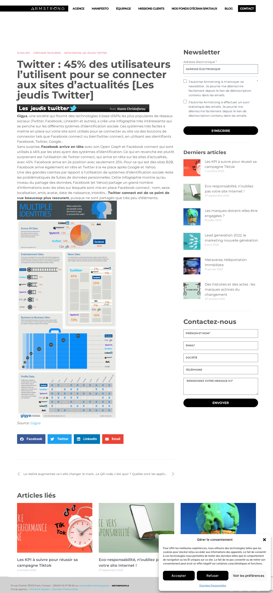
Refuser (212, 576)
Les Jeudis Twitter (94, 52)
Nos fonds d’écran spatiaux (194, 8)
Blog (229, 8)
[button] (264, 540)
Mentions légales (39, 589)
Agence (78, 8)
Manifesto (100, 8)
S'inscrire (220, 131)
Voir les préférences (248, 576)
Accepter (178, 576)
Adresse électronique (200, 62)
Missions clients (151, 8)
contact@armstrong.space (94, 585)
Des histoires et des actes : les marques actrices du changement (230, 289)
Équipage (123, 8)
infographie (72, 52)
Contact (247, 8)
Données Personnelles (212, 585)
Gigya (35, 423)
